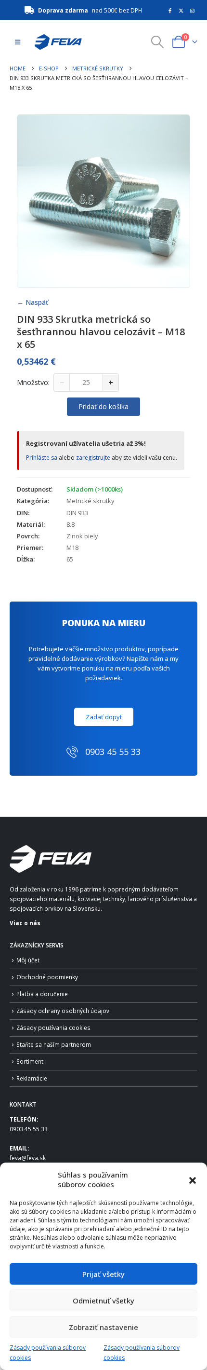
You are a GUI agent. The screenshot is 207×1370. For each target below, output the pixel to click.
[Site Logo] (55, 42)
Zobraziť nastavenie (103, 1327)
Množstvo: (33, 382)
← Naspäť (32, 302)
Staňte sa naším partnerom (53, 1044)
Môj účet (27, 960)
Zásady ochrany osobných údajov (62, 1010)
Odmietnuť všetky (103, 1300)
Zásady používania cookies (53, 1027)
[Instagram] (192, 10)
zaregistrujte (93, 457)
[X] (181, 10)
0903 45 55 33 (29, 1129)
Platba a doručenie (42, 994)
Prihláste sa (41, 457)
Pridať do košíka (103, 406)
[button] (192, 1179)
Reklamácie (31, 1078)
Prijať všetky (103, 1274)
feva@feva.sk (28, 1158)
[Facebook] (170, 10)
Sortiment (29, 1061)
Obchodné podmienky (47, 977)
